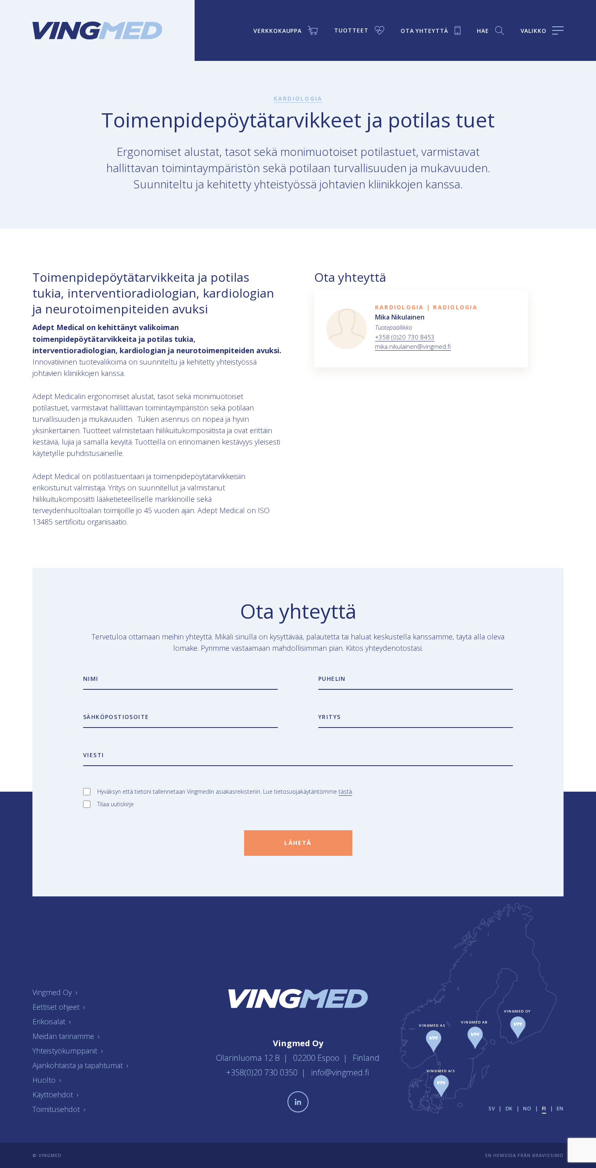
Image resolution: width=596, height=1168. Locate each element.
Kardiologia (298, 98)
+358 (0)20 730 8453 (405, 337)
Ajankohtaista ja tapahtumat (80, 1065)
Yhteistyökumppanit (67, 1051)
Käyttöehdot (55, 1094)
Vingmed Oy (54, 992)
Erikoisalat (51, 1021)
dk (509, 1108)
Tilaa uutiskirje (115, 804)
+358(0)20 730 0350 (263, 1072)
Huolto (46, 1080)
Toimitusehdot (59, 1109)
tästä (345, 791)
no (527, 1108)
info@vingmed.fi (340, 1072)
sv (492, 1108)
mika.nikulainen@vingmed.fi (413, 346)
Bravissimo (548, 1155)
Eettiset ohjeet (58, 1007)
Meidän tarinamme (66, 1036)
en (560, 1108)
